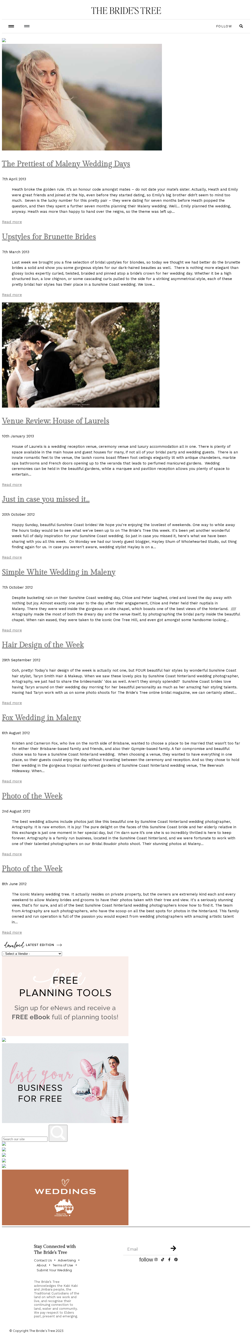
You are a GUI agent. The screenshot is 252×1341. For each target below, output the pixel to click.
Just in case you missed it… (46, 499)
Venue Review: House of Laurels (55, 421)
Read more (12, 222)
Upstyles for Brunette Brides (49, 236)
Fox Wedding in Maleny (41, 717)
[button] (27, 26)
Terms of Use (63, 1265)
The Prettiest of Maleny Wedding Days (66, 164)
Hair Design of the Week (43, 645)
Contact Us (43, 1260)
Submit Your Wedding (54, 1270)
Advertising (67, 1260)
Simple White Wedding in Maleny (58, 572)
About (42, 1265)
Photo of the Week (32, 796)
